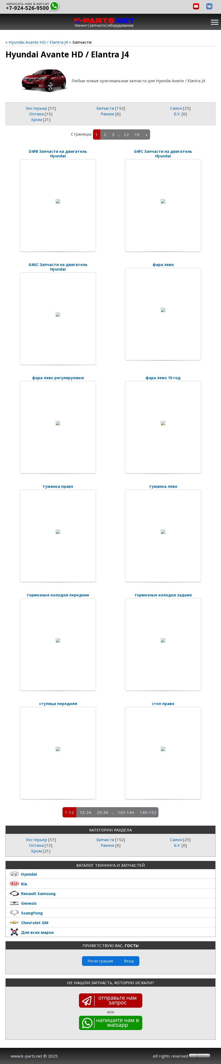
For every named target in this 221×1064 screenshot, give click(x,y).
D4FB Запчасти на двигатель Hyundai (58, 153)
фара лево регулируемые (58, 377)
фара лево (163, 264)
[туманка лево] (163, 531)
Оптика (36, 113)
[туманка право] (58, 531)
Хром (36, 119)
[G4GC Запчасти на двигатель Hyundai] (58, 314)
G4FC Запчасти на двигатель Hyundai (163, 153)
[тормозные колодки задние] (163, 640)
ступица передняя (58, 703)
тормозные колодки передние (58, 594)
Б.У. (177, 113)
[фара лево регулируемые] (58, 423)
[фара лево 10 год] (163, 423)
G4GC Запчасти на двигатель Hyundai (58, 267)
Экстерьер (36, 108)
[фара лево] (163, 310)
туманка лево (163, 486)
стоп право (163, 703)
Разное (107, 113)
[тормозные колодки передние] (58, 640)
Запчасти (105, 108)
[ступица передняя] (58, 749)
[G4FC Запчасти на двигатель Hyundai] (163, 201)
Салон (176, 108)
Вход (129, 960)
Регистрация (100, 960)
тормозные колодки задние (163, 594)
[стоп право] (163, 749)
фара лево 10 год (163, 377)
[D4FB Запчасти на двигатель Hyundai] (58, 201)
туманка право (58, 486)
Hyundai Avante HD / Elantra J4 (38, 42)
